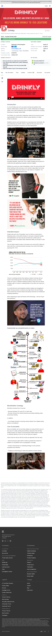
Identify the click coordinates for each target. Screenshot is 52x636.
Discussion (39, 72)
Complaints (4, 615)
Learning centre (6, 567)
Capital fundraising (31, 551)
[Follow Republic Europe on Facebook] (3, 541)
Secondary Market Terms (8, 601)
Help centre (30, 590)
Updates (23, 72)
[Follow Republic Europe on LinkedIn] (10, 541)
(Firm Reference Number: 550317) (34, 619)
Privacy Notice (5, 585)
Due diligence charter (7, 571)
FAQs (3, 569)
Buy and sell (5, 553)
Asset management (31, 569)
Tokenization (30, 567)
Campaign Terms (6, 590)
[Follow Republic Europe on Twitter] (8, 541)
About (28, 583)
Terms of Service (6, 597)
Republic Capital (31, 573)
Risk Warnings (23, 484)
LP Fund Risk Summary (7, 583)
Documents (47, 72)
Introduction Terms (6, 604)
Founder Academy (31, 557)
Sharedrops (30, 555)
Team (17, 72)
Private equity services (7, 557)
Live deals (4, 551)
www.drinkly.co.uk (16, 48)
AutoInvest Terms (6, 606)
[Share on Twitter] (2, 78)
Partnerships (5, 564)
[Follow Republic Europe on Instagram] (5, 541)
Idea (2, 72)
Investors (31, 72)
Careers (29, 585)
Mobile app (4, 562)
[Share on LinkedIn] (2, 81)
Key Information (9, 72)
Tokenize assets (31, 553)
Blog (28, 588)
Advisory (29, 562)
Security (4, 588)
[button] (49, 5)
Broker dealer (30, 576)
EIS (44, 50)
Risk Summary (5, 599)
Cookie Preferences (6, 592)
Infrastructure (30, 564)
